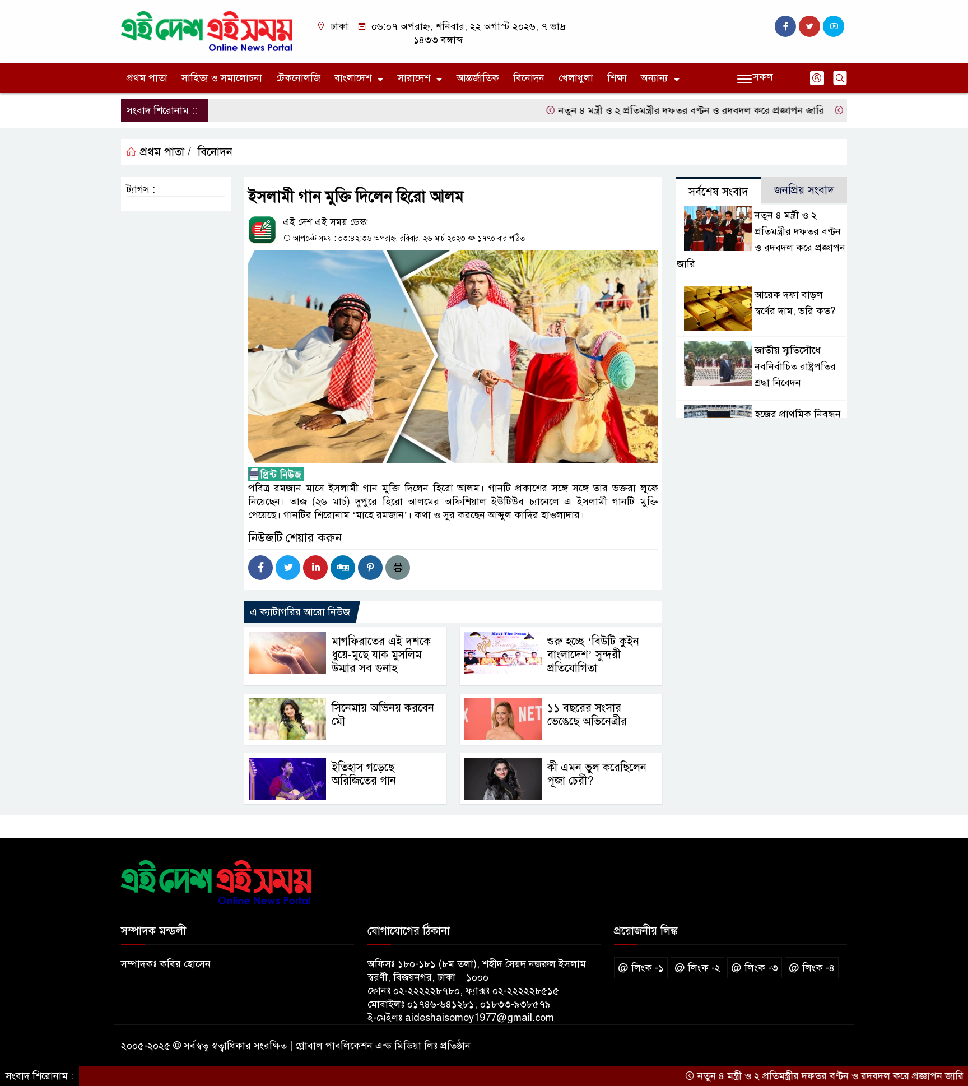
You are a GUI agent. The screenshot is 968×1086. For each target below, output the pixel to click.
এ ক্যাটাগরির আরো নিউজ (300, 612)
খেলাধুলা (576, 78)
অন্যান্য (654, 78)
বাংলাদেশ (352, 78)
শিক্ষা (617, 78)
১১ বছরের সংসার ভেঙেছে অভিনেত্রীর (587, 714)
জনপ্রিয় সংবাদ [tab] (804, 190)
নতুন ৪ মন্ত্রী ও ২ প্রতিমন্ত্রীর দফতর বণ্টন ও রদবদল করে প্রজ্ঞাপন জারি (656, 110)
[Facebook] (260, 567)
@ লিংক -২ (697, 968)
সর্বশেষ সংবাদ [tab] (718, 192)
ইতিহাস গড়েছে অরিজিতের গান (364, 774)
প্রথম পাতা (147, 78)
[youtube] (833, 26)
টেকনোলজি (298, 78)
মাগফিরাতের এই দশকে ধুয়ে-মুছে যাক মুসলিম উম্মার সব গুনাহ (381, 654)
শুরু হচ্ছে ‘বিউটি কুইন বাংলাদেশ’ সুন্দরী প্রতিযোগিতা (593, 654)
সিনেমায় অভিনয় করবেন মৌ (383, 714)
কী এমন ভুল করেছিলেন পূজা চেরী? (596, 774)
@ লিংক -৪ (812, 968)
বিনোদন (528, 78)
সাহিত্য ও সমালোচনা (222, 78)
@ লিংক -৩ (754, 968)
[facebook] (785, 26)
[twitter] (809, 26)
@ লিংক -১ (641, 968)
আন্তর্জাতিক (478, 78)
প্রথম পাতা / (164, 152)
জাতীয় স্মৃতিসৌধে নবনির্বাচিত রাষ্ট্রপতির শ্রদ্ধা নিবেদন (795, 366)
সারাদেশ (414, 78)
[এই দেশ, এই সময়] (206, 31)
